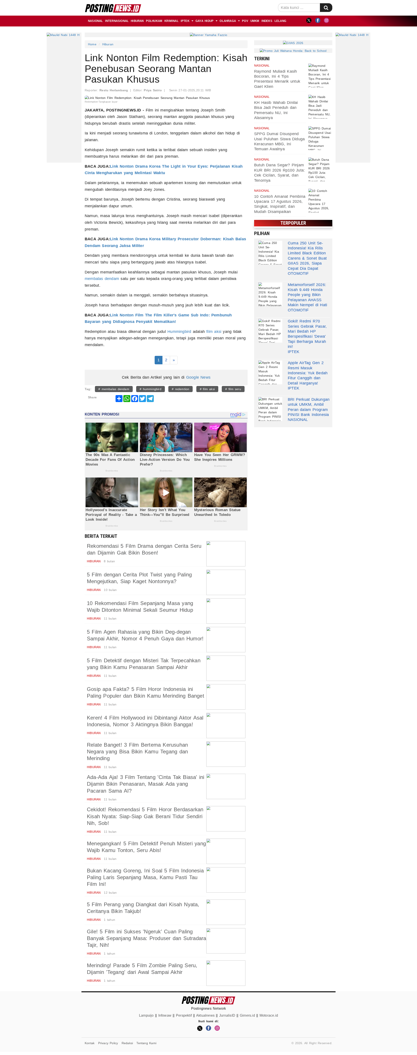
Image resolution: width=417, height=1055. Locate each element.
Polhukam (154, 21)
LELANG (280, 21)
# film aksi (207, 389)
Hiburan (137, 21)
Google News (198, 377)
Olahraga (228, 21)
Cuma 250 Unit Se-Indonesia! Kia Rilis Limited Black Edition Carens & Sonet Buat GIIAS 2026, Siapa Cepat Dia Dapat (307, 256)
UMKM (254, 21)
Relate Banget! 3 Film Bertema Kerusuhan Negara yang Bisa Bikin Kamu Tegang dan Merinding (137, 751)
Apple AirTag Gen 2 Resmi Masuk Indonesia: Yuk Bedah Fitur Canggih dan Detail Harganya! (308, 373)
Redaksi (127, 1043)
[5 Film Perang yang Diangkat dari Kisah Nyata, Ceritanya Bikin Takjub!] (225, 912)
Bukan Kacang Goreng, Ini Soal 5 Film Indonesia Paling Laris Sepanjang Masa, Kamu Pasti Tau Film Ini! (145, 877)
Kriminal (171, 21)
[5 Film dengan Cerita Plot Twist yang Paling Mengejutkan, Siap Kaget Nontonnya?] (225, 582)
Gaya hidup (204, 21)
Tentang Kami (146, 1043)
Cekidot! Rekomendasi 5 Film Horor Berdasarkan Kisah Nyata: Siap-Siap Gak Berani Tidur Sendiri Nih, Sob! (145, 816)
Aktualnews (205, 1015)
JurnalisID (227, 1015)
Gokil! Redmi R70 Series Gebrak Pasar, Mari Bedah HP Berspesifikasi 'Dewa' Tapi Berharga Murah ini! (307, 334)
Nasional (95, 21)
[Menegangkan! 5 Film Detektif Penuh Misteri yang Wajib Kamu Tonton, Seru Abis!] (225, 851)
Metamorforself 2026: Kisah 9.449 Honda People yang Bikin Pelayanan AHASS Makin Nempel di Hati (307, 295)
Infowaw (164, 1015)
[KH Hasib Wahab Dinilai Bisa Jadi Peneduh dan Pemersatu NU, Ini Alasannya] (320, 107)
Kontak (89, 1043)
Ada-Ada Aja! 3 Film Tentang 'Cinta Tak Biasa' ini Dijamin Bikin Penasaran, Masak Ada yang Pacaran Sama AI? (145, 783)
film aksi (213, 331)
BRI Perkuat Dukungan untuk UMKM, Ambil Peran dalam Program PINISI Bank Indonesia (308, 407)
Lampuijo (146, 1015)
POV (245, 21)
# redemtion (180, 389)
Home (92, 44)
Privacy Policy (108, 1043)
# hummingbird (150, 389)
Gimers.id (247, 1015)
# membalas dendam (113, 389)
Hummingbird (179, 331)
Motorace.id (269, 1015)
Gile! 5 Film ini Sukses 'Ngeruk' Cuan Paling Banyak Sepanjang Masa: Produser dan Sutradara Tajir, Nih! (146, 938)
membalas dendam (102, 278)
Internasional (117, 21)
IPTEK (185, 21)
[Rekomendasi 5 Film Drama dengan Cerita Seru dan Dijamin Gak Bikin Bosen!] (225, 553)
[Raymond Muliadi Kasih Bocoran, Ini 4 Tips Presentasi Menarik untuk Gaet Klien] (320, 75)
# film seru (233, 389)
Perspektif (184, 1015)
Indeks (266, 21)
